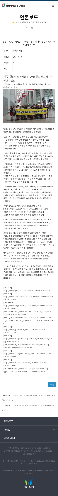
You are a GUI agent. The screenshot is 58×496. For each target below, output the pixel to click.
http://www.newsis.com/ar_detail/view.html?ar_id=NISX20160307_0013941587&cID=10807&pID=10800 (28, 321)
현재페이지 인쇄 (32, 28)
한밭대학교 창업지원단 (13, 5)
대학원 (7, 430)
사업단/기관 (9, 438)
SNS (26, 28)
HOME (17, 22)
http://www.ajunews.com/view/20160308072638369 (26, 291)
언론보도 (34, 22)
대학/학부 (8, 421)
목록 (52, 384)
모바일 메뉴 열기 (53, 6)
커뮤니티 (25, 22)
